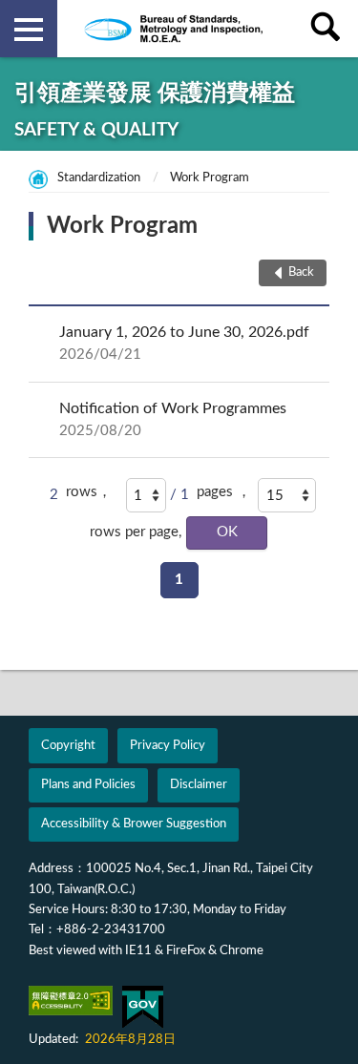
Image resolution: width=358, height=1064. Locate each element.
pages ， (224, 492)
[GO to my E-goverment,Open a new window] (142, 1007)
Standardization (98, 178)
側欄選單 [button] (28, 28)
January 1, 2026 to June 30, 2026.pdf (184, 343)
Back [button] (301, 272)
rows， (89, 492)
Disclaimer (198, 785)
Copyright (68, 746)
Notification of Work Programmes (172, 419)
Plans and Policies (88, 785)
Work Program (209, 178)
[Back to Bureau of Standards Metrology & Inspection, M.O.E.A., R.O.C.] (179, 28)
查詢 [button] (329, 28)
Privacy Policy (167, 746)
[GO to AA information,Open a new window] (71, 1000)
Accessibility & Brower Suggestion (133, 824)
